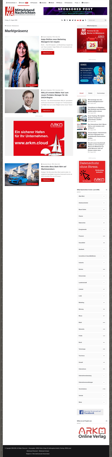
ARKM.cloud (67, 448)
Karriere (43, 2)
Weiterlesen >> (47, 53)
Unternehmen (11, 2)
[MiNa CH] (77, 20)
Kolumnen (69, 2)
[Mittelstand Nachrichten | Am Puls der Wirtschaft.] (20, 12)
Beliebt (90, 93)
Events (24, 2)
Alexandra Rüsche (46, 164)
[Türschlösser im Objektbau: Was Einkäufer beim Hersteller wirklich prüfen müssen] (82, 110)
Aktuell (81, 93)
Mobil (52, 2)
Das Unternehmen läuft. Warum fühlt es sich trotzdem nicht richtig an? (97, 126)
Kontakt (85, 2)
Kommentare (101, 93)
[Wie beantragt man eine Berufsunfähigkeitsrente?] (82, 102)
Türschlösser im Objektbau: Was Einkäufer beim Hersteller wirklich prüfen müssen (97, 109)
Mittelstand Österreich (32, 451)
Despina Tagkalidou (47, 37)
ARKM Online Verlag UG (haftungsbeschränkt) (47, 448)
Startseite (8, 25)
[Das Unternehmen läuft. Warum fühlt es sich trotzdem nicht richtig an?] (82, 126)
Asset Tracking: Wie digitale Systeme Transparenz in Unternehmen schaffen (96, 117)
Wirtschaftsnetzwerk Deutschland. (41, 453)
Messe (60, 2)
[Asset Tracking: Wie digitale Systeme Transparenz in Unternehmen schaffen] (82, 118)
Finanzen (34, 2)
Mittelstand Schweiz (44, 451)
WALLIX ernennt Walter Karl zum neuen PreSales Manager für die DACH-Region (54, 95)
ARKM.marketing (39, 116)
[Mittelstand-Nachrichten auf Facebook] (90, 414)
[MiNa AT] (80, 20)
